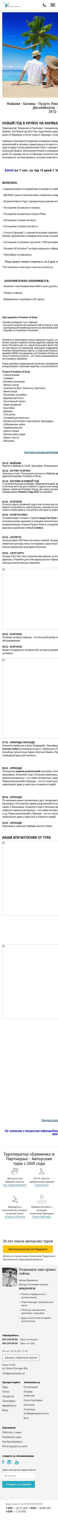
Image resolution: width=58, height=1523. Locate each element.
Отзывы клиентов (15, 1216)
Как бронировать (12, 1441)
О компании (42, 1185)
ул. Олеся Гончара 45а (15, 1368)
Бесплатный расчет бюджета (28, 1249)
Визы (5, 1410)
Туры (5, 1387)
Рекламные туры (11, 1437)
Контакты (29, 1404)
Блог (26, 1418)
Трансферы (8, 1401)
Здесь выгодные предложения (19, 1469)
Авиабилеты (9, 1405)
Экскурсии (8, 1396)
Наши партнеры (41, 1216)
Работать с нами (11, 1432)
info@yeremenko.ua (13, 1373)
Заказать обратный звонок (21, 1357)
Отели (5, 1391)
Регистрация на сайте (14, 1446)
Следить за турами (18, 1484)
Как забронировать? (15, 1185)
